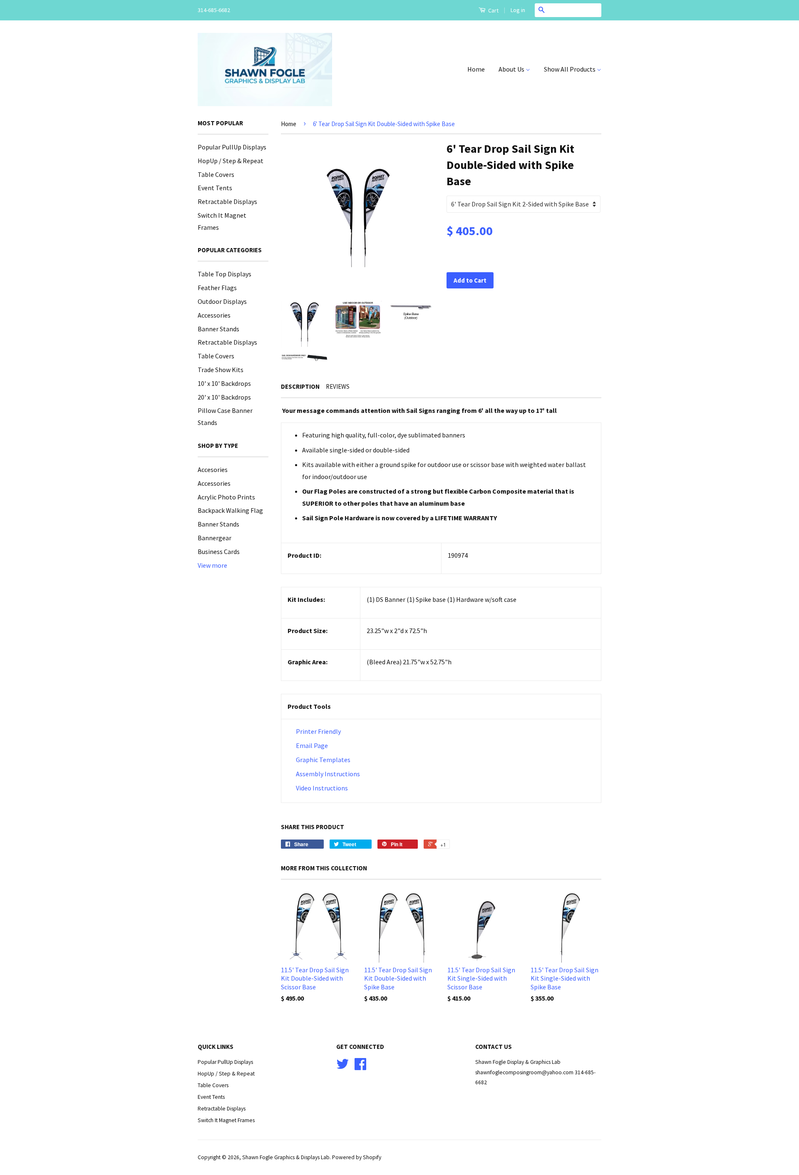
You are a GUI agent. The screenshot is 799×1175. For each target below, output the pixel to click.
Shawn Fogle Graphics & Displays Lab (286, 1157)
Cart (493, 10)
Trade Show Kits (220, 369)
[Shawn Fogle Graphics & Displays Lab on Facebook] (360, 1067)
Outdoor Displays (222, 301)
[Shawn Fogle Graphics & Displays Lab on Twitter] (342, 1067)
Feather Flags (217, 287)
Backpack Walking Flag (230, 510)
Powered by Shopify (356, 1157)
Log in (518, 10)
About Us (512, 69)
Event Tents (215, 188)
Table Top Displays (224, 274)
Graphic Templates (323, 759)
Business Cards (219, 551)
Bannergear (214, 538)
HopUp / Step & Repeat (230, 161)
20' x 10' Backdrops (224, 397)
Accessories (214, 315)
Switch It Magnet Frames (226, 1120)
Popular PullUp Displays (232, 147)
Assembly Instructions (328, 774)
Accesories (213, 469)
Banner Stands (218, 329)
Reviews (338, 386)
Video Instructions (321, 788)
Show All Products (570, 69)
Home (476, 69)
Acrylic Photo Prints (226, 497)
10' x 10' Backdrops (224, 383)
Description (300, 386)
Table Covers (216, 174)
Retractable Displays (227, 201)
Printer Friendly (318, 731)
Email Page (312, 745)
